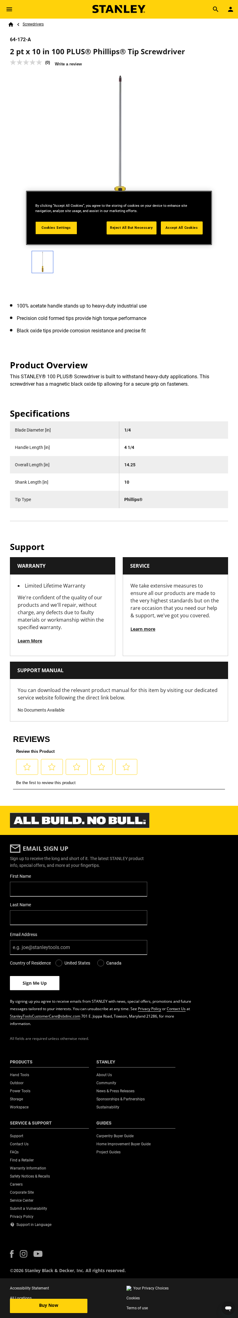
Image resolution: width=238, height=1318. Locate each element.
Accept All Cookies (181, 227)
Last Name (20, 904)
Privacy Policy (149, 1008)
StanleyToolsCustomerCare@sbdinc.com (45, 1016)
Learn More (30, 641)
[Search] (215, 9)
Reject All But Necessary (131, 227)
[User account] (230, 9)
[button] (12, 1254)
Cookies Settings (56, 227)
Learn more (142, 629)
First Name (20, 876)
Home (11, 24)
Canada (113, 963)
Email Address (23, 934)
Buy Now (48, 1305)
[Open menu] (9, 9)
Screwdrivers (33, 24)
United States (77, 963)
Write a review (68, 64)
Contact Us (176, 1008)
